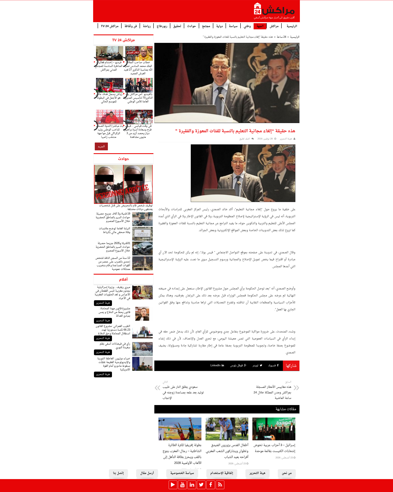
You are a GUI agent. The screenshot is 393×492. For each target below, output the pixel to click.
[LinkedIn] (191, 485)
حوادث (191, 26)
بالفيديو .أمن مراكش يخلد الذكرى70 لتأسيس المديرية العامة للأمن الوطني (138, 98)
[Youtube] (182, 485)
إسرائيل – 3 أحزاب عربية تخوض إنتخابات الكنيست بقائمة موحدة (274, 448)
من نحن (287, 473)
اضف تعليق (244, 139)
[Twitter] (201, 485)
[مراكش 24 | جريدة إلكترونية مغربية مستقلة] (274, 12)
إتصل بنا (118, 473)
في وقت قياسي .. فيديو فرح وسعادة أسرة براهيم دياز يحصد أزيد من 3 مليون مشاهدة (137, 131)
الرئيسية (292, 26)
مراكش (274, 26)
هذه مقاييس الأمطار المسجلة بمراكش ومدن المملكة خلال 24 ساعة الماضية (272, 390)
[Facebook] (210, 485)
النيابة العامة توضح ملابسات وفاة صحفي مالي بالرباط (114, 230)
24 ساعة (281, 37)
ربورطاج (162, 26)
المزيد (101, 146)
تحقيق (177, 26)
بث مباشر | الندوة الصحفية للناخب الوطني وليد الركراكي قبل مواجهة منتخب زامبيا (108, 131)
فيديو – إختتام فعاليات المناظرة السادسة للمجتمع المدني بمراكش (108, 66)
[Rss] (220, 485)
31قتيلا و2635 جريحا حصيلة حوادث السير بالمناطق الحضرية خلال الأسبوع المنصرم (113, 247)
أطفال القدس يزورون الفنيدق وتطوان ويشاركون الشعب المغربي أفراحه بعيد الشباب (227, 451)
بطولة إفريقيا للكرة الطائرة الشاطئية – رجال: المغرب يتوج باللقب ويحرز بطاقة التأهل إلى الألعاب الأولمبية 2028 (182, 454)
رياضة (147, 26)
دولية (219, 26)
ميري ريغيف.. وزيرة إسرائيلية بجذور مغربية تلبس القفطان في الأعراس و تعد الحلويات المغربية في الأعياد (112, 293)
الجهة (260, 26)
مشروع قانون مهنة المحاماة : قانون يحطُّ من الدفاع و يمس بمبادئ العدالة (114, 312)
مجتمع (206, 26)
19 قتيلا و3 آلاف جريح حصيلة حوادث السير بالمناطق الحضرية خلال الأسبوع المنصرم (113, 217)
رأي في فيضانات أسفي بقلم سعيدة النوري (115, 345)
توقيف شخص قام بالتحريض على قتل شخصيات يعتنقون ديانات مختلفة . (126, 207)
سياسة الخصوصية (182, 473)
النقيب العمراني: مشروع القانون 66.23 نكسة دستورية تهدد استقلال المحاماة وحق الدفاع (113, 330)
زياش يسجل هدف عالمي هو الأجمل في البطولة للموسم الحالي (108, 98)
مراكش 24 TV (110, 26)
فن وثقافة (130, 26)
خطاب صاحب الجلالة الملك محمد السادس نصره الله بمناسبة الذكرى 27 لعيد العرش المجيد (138, 68)
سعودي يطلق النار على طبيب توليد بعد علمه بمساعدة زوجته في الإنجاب (183, 390)
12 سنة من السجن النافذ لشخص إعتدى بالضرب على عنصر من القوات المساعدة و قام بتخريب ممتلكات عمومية (112, 264)
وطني (247, 26)
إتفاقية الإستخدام (221, 473)
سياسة (233, 26)
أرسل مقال (147, 473)
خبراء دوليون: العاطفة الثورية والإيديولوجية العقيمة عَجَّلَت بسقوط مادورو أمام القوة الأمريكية (113, 364)
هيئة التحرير (103, 303)
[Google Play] (173, 485)
